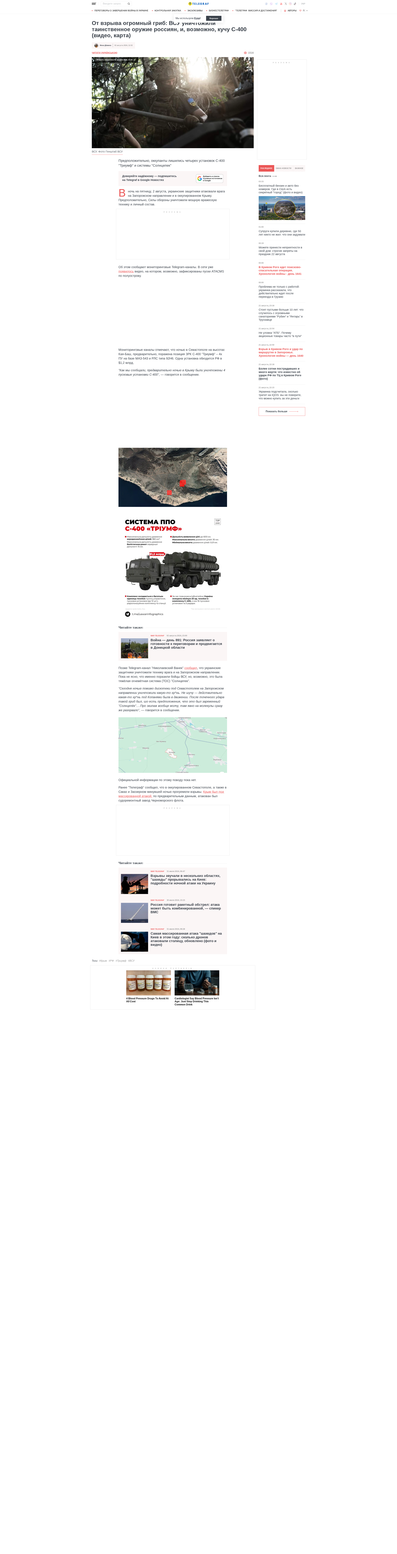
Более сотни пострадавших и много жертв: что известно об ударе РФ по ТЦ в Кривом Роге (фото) (280, 373)
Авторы (292, 10)
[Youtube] (281, 3)
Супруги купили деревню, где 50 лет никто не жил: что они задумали (282, 233)
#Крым (103, 960)
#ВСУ (131, 960)
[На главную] (198, 3)
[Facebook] (266, 3)
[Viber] (271, 4)
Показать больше (276, 411)
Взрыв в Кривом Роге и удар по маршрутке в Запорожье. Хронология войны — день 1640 (281, 352)
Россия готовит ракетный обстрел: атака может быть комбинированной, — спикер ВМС (186, 908)
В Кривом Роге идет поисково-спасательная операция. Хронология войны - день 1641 (280, 270)
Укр (303, 3)
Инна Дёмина (105, 45)
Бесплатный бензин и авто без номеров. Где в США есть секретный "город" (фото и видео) (281, 189)
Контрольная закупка (168, 10)
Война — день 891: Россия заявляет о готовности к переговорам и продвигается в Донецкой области (186, 643)
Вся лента (265, 176)
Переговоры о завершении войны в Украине (121, 10)
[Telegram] (276, 3)
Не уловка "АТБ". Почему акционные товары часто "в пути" (280, 334)
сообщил (190, 668)
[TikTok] (294, 3)
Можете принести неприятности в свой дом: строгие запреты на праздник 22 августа (280, 251)
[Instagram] (290, 3)
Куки (197, 18)
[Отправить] (129, 3)
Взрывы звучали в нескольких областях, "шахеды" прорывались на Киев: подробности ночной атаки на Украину (185, 879)
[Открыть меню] (94, 3)
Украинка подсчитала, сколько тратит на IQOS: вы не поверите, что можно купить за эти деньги (280, 395)
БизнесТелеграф (219, 10)
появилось (126, 271)
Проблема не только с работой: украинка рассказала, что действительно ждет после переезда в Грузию (279, 291)
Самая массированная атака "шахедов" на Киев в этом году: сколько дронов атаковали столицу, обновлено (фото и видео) (186, 939)
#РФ (111, 960)
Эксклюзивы (195, 10)
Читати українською (104, 53)
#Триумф (121, 960)
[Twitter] (286, 4)
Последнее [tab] (266, 168)
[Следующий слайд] (307, 11)
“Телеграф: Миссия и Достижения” (256, 10)
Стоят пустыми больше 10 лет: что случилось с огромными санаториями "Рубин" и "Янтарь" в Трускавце (281, 314)
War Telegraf (157, 636)
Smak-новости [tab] (283, 168)
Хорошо (213, 18)
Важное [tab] (299, 168)
